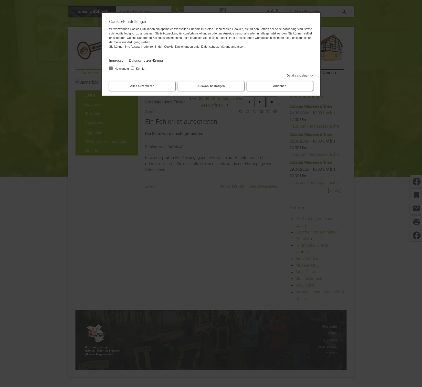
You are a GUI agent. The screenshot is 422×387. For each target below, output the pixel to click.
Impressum (118, 60)
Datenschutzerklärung (146, 60)
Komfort (140, 68)
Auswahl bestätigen (211, 86)
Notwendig (122, 68)
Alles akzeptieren (142, 86)
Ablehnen (279, 86)
